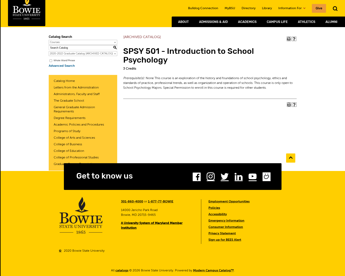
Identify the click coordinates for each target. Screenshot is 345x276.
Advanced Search (62, 66)
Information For (290, 8)
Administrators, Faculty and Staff (77, 94)
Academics (247, 22)
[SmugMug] (267, 178)
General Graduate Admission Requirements (74, 109)
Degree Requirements (69, 118)
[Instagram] (211, 178)
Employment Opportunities (229, 201)
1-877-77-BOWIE (160, 201)
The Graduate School (69, 100)
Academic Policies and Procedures (79, 124)
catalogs (121, 270)
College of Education (69, 151)
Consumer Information (225, 227)
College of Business (68, 144)
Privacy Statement (222, 233)
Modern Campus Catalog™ (213, 270)
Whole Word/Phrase (64, 60)
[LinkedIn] (239, 178)
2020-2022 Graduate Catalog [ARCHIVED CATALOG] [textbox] (81, 53)
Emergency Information (226, 220)
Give (319, 8)
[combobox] (83, 42)
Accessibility (217, 214)
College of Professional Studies (76, 157)
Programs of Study (67, 131)
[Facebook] (197, 178)
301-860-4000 (132, 201)
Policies (214, 208)
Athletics (306, 22)
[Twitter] (225, 178)
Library (267, 8)
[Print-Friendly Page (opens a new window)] (289, 39)
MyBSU (230, 8)
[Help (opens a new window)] (294, 39)
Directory (249, 8)
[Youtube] (253, 178)
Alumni (331, 22)
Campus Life (277, 22)
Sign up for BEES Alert (224, 240)
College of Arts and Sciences (74, 137)
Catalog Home (64, 81)
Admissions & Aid (213, 22)
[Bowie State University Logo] (81, 215)
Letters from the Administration (76, 87)
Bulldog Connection (203, 8)
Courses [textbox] (55, 42)
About (183, 22)
